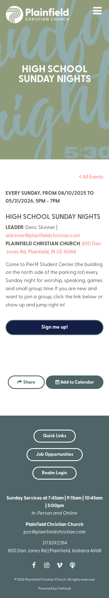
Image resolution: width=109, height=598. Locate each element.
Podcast (73, 565)
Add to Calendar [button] (77, 382)
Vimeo (61, 565)
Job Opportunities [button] (54, 454)
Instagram (48, 565)
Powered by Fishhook (54, 588)
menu (98, 11)
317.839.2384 (54, 543)
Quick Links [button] (54, 436)
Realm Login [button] (54, 473)
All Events (92, 177)
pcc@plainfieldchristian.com (54, 532)
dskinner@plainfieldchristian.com (43, 236)
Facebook (35, 565)
